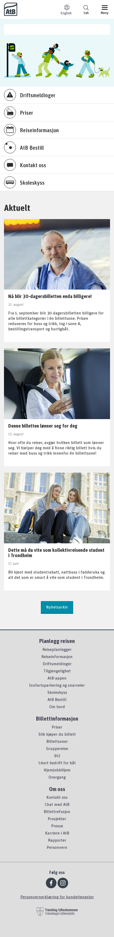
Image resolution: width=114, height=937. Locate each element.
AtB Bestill (57, 699)
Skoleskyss (57, 692)
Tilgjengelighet (57, 670)
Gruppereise (57, 748)
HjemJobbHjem (57, 769)
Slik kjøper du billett (57, 734)
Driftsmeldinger (57, 663)
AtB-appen (57, 678)
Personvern (57, 847)
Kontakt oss (57, 797)
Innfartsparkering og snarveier (57, 685)
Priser (57, 727)
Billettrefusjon (57, 811)
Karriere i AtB (57, 833)
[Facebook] (51, 883)
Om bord (57, 706)
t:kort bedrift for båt (57, 762)
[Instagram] (63, 883)
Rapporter (57, 840)
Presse (57, 825)
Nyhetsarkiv (57, 607)
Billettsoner (57, 741)
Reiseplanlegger (57, 649)
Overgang (57, 777)
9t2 (57, 755)
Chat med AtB (57, 804)
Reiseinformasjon (57, 656)
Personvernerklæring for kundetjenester (57, 896)
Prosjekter (57, 818)
